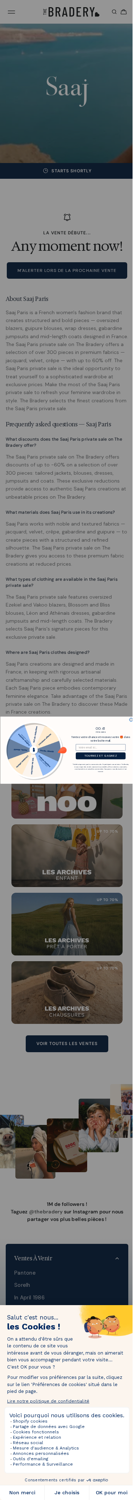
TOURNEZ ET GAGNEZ (98, 755)
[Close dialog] (129, 720)
